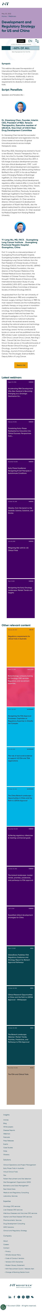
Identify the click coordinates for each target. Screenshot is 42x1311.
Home (4, 16)
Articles (6, 1120)
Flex (4, 1175)
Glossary (6, 1154)
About (5, 1241)
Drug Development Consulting (14, 1224)
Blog (5, 1123)
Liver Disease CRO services (13, 1210)
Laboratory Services (10, 1196)
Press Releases (8, 1141)
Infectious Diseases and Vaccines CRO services (20, 1213)
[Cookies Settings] (3, 1307)
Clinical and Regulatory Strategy (15, 1230)
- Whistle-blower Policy (12, 1255)
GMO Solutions (8, 1227)
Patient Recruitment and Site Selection (17, 1179)
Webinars (12, 16)
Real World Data (9, 1189)
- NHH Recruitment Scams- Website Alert (18, 1269)
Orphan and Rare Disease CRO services (17, 1217)
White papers (8, 1127)
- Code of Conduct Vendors (13, 1258)
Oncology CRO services (11, 1206)
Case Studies (8, 1147)
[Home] (5, 4)
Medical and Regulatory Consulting (16, 1192)
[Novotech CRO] (21, 1287)
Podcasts (6, 1137)
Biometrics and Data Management (15, 1186)
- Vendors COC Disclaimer (13, 1262)
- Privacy (7, 1251)
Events (5, 1144)
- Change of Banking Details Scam (16, 1272)
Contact (6, 1248)
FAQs (5, 1151)
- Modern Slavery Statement (14, 1265)
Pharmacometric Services (12, 1220)
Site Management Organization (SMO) (17, 1182)
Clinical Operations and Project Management (19, 1165)
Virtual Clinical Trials (10, 1172)
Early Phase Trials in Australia (13, 1168)
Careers (6, 1244)
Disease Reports (9, 1130)
